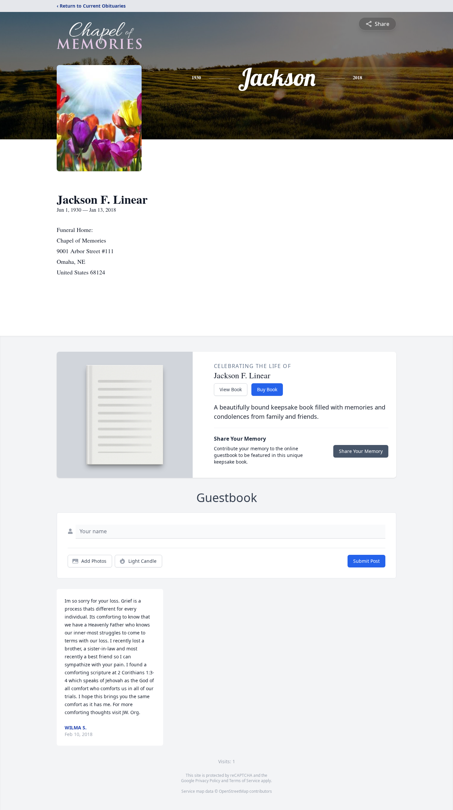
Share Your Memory (361, 451)
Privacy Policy (207, 780)
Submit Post (366, 561)
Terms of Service (244, 780)
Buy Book (267, 389)
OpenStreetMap (233, 791)
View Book (231, 389)
